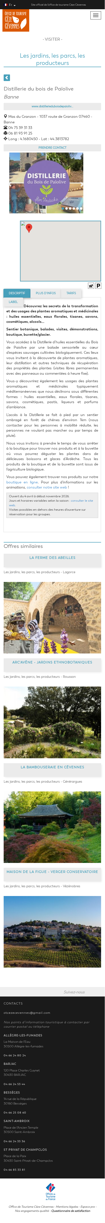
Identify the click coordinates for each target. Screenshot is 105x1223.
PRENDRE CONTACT (52, 147)
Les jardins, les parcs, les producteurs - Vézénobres (42, 886)
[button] (29, 228)
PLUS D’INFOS (46, 293)
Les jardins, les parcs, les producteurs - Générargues (43, 781)
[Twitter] (99, 992)
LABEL (13, 302)
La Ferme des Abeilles (52, 558)
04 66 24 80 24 (15, 1055)
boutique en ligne (22, 482)
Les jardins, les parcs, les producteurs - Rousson (40, 677)
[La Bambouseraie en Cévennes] (52, 827)
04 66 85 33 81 (14, 1169)
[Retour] (7, 77)
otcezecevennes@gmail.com (27, 1013)
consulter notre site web (47, 487)
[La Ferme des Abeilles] (52, 617)
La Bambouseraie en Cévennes (52, 767)
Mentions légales (67, 1206)
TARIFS (71, 293)
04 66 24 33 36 (14, 1141)
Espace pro (87, 1206)
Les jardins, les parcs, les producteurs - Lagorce (39, 572)
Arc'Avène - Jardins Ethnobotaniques (52, 662)
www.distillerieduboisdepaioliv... (52, 106)
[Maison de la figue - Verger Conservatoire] (52, 932)
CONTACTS (13, 1004)
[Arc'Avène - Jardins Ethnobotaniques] (52, 722)
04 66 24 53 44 (14, 1084)
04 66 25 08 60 (15, 1112)
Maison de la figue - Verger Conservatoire (52, 872)
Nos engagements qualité (32, 1211)
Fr (10, 5)
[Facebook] (90, 992)
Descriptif (17, 293)
